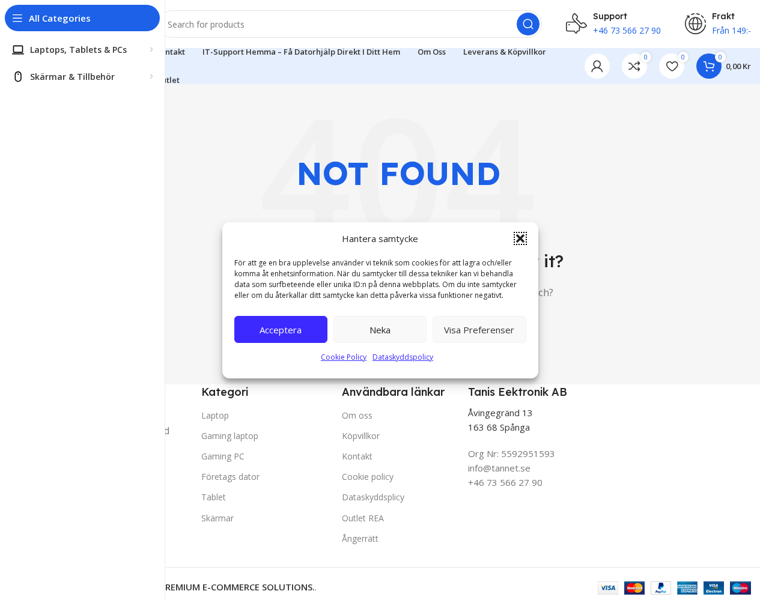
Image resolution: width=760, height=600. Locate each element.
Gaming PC (223, 456)
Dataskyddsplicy (373, 497)
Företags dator (230, 476)
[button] (520, 238)
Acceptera (281, 329)
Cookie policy (368, 476)
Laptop (215, 415)
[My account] (597, 66)
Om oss (357, 415)
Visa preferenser (479, 329)
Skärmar (217, 518)
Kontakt (357, 456)
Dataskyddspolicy (402, 357)
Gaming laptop (229, 435)
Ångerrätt (360, 538)
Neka (380, 329)
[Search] (528, 24)
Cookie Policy (343, 357)
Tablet (213, 497)
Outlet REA (363, 518)
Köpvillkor (361, 435)
